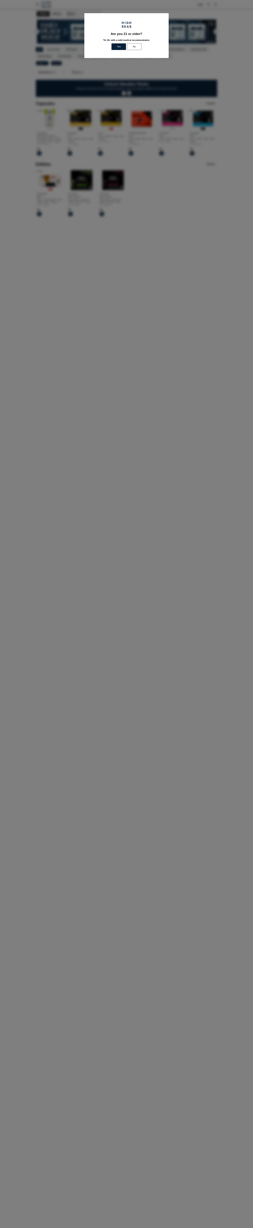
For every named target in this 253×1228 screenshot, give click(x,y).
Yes (119, 47)
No (134, 47)
